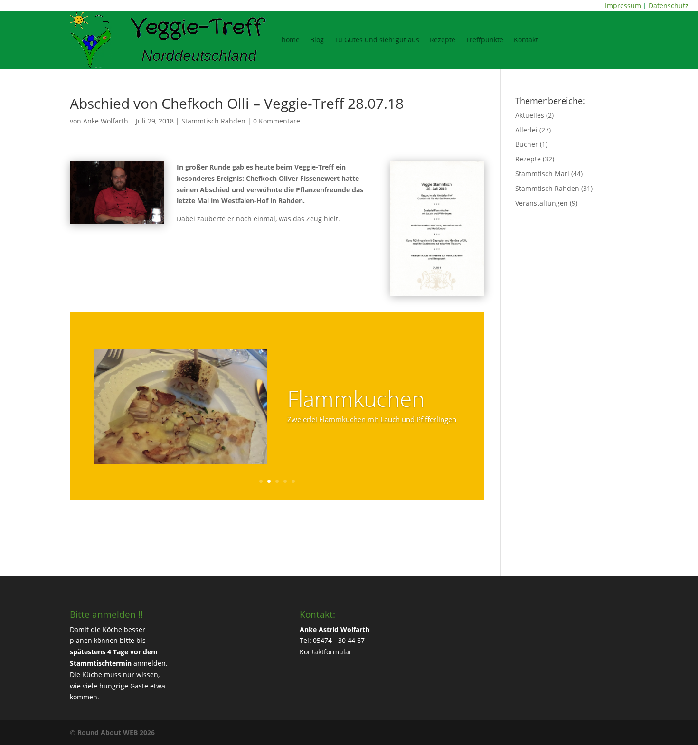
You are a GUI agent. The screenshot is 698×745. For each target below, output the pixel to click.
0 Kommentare (276, 120)
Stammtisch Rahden (213, 120)
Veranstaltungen (541, 202)
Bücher (526, 144)
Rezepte (442, 39)
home (291, 39)
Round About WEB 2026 (116, 732)
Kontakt (526, 39)
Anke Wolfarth (105, 120)
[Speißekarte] (437, 295)
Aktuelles (529, 115)
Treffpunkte (484, 39)
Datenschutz (669, 5)
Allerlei (526, 129)
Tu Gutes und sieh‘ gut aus (376, 39)
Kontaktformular (326, 651)
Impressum (623, 5)
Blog (317, 39)
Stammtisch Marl (542, 173)
